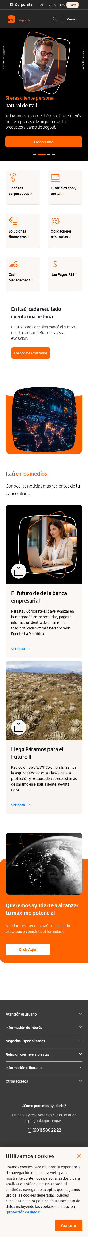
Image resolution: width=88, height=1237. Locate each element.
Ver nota (18, 649)
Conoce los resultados (30, 353)
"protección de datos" (23, 1212)
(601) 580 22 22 (46, 1130)
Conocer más (44, 142)
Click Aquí (27, 949)
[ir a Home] (19, 19)
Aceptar (69, 1225)
